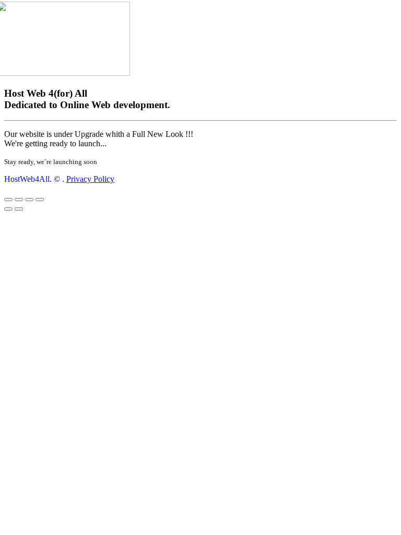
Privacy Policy (90, 179)
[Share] (19, 199)
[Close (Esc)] (8, 199)
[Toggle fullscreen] (29, 199)
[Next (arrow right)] (19, 209)
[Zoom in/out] (40, 199)
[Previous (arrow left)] (8, 209)
